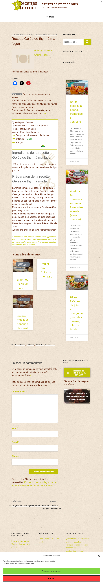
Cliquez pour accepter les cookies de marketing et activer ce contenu (77, 396)
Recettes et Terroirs (60, 4)
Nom (15, 428)
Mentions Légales (73, 542)
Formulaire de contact (20, 541)
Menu (51, 17)
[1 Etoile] (13, 94)
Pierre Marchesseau (46, 34)
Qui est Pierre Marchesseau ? (78, 539)
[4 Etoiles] (19, 94)
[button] (99, 555)
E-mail (15, 442)
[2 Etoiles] (15, 94)
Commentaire (19, 391)
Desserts (48, 50)
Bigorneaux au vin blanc (23, 284)
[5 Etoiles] (21, 94)
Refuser (51, 578)
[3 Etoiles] (17, 94)
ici (45, 113)
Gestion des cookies (74, 551)
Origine (37, 55)
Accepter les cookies (51, 571)
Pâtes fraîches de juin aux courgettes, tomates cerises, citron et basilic (77, 313)
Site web (16, 456)
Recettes (38, 50)
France (46, 55)
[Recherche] (87, 42)
